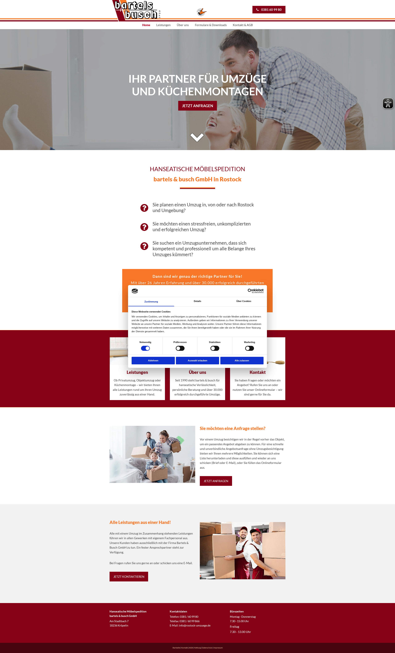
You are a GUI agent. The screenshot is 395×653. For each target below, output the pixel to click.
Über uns (183, 25)
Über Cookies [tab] (243, 301)
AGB (191, 648)
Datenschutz (207, 648)
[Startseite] (167, 10)
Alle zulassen (242, 360)
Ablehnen (153, 360)
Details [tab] (197, 301)
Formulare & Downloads (211, 25)
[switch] (180, 348)
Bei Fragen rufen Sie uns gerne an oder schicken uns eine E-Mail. (151, 563)
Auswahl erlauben (197, 360)
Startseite (176, 648)
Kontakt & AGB (243, 25)
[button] (268, 9)
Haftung (197, 648)
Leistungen (163, 25)
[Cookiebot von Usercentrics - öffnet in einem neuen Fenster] (250, 291)
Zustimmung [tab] (151, 301)
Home (146, 25)
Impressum (218, 648)
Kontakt (258, 372)
